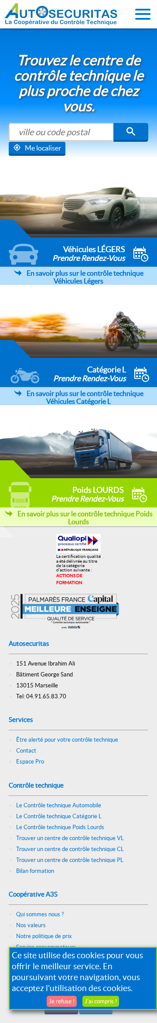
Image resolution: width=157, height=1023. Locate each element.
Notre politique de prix (44, 936)
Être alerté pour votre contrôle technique (67, 739)
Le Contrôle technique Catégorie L (59, 816)
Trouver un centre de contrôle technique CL (70, 849)
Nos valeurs (31, 925)
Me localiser (43, 148)
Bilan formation (35, 871)
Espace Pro (30, 761)
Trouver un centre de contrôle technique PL (69, 860)
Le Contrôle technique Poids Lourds (60, 827)
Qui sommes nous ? (40, 914)
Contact (26, 750)
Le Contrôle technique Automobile (58, 805)
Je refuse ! (62, 1001)
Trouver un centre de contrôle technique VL (70, 838)
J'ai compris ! (101, 1001)
